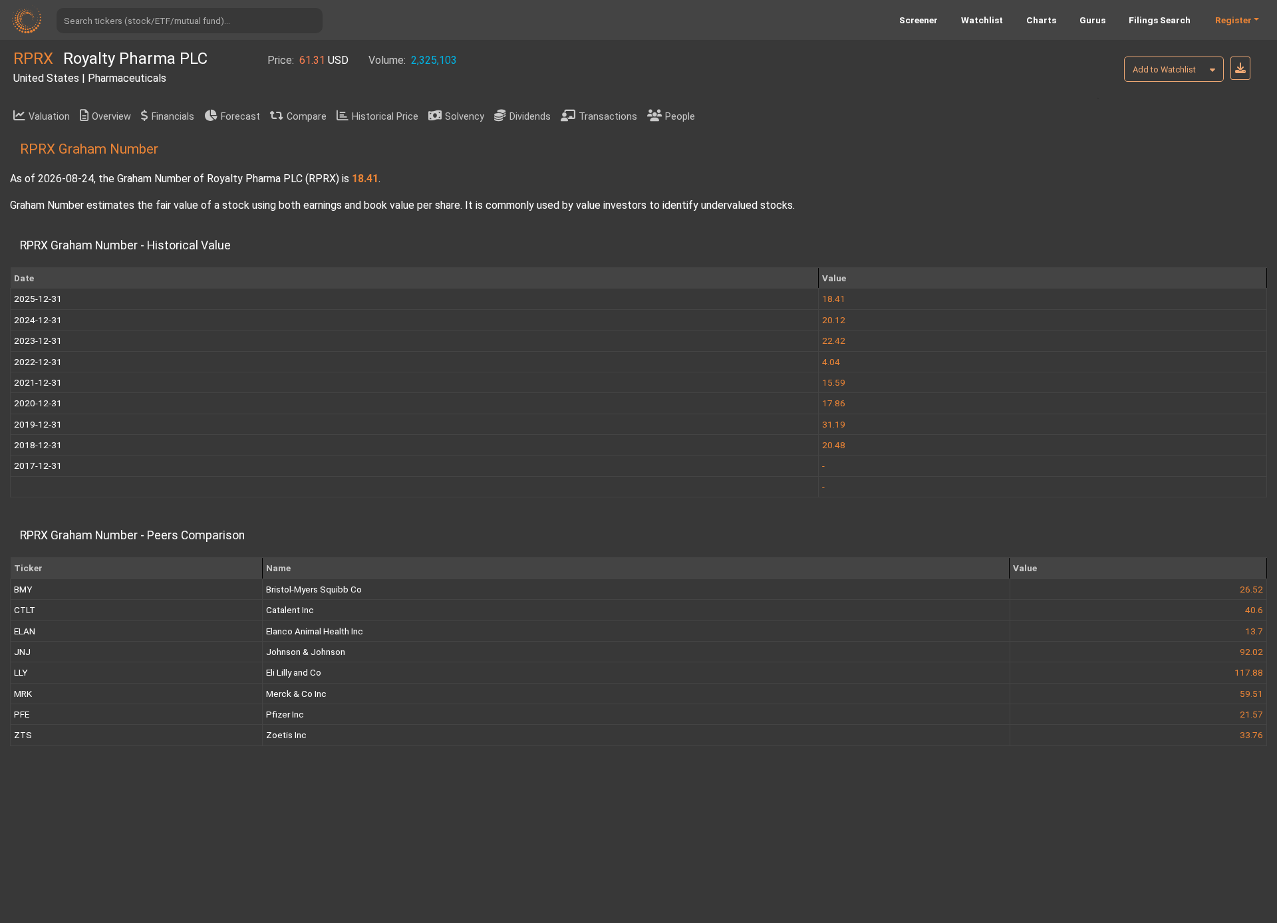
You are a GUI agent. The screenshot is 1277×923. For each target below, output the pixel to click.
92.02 (1251, 651)
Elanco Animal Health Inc (314, 631)
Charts (1041, 20)
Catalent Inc (290, 609)
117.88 (1248, 672)
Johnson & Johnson (305, 651)
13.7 (1254, 631)
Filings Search (1160, 20)
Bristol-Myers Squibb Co (314, 589)
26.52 (1251, 589)
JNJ (22, 651)
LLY (20, 672)
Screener (918, 20)
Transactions (608, 116)
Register (1233, 20)
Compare (307, 116)
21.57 (1251, 714)
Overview (111, 116)
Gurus (1092, 20)
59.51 (1251, 693)
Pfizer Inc (285, 714)
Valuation (49, 116)
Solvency (464, 116)
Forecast (240, 116)
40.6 (1254, 609)
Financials (173, 116)
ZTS (23, 734)
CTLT (24, 609)
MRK (23, 693)
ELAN (24, 631)
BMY (23, 589)
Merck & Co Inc (296, 693)
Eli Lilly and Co (293, 672)
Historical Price (385, 116)
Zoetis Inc (286, 734)
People (680, 116)
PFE (21, 714)
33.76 (1251, 734)
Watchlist (982, 20)
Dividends (530, 116)
